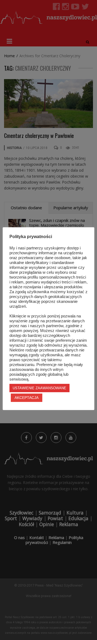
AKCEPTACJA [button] (27, 397)
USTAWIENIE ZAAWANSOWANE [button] (39, 388)
